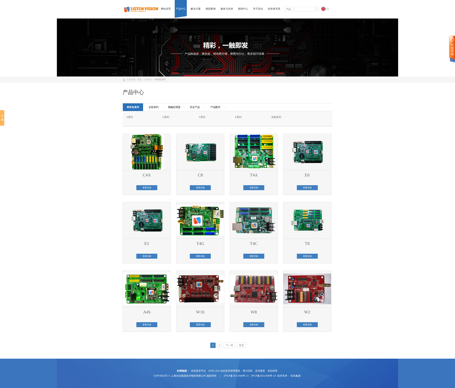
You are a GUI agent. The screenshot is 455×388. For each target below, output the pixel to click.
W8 (254, 312)
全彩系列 (154, 107)
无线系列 (276, 117)
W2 (307, 312)
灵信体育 (272, 370)
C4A (147, 175)
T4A (254, 175)
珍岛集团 (296, 375)
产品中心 (181, 8)
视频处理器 (174, 107)
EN (327, 8)
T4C (254, 243)
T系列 (202, 117)
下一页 (229, 345)
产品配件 (215, 107)
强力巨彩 (248, 370)
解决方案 (196, 8)
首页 (139, 79)
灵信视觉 (260, 370)
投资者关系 (274, 8)
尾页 (241, 345)
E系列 (238, 117)
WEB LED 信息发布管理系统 (224, 370)
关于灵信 (258, 8)
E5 (146, 243)
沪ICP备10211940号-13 (236, 375)
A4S (147, 312)
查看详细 (147, 187)
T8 (307, 243)
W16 (200, 312)
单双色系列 (133, 107)
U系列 (165, 117)
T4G (200, 243)
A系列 (129, 117)
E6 (307, 175)
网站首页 (166, 8)
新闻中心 (243, 8)
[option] (133, 107)
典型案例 (211, 8)
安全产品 (195, 107)
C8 (200, 175)
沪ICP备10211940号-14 (263, 375)
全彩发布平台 (198, 370)
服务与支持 (227, 8)
